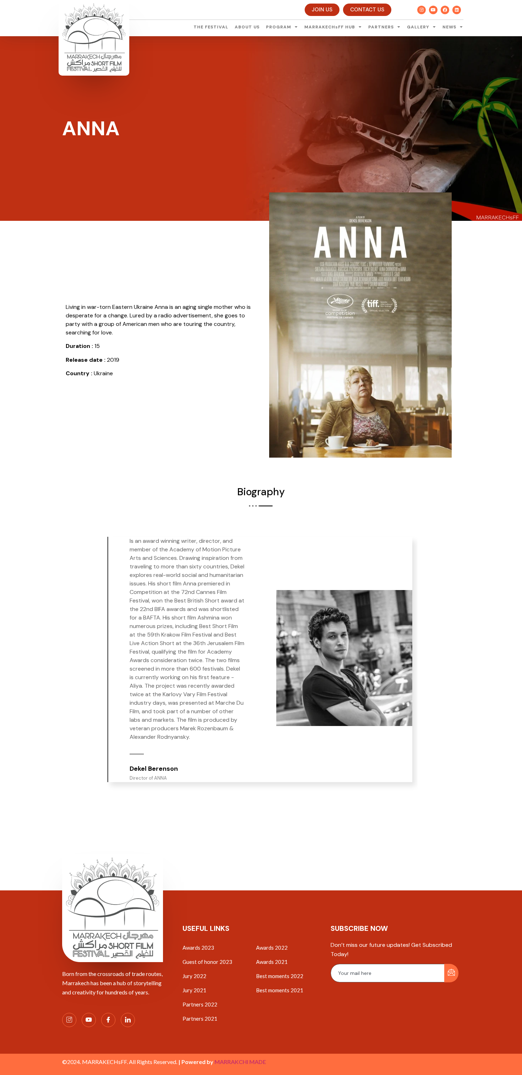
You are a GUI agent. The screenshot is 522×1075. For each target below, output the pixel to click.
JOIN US (322, 9)
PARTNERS (381, 27)
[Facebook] (445, 10)
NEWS (449, 27)
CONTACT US (367, 9)
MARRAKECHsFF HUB (329, 27)
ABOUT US (247, 27)
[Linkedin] (456, 10)
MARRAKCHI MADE (240, 1061)
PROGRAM (278, 27)
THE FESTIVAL (211, 27)
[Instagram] (421, 10)
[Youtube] (433, 10)
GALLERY (418, 27)
